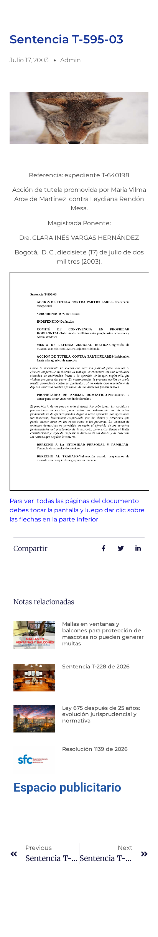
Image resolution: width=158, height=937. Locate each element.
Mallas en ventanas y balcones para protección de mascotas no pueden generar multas (103, 633)
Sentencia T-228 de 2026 (96, 666)
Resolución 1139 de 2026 (95, 749)
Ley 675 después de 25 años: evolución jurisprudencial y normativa (101, 714)
